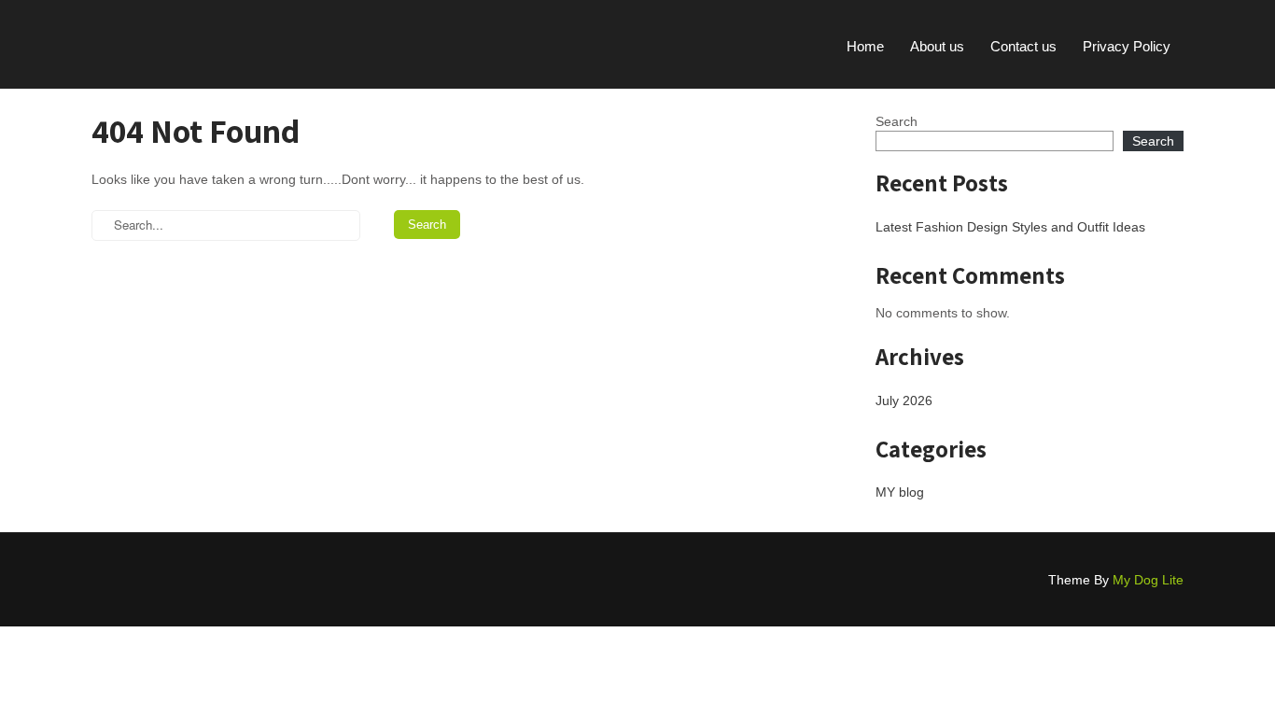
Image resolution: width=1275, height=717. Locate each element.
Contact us (1023, 46)
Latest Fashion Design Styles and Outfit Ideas (1010, 226)
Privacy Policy (1126, 46)
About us (937, 46)
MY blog (900, 492)
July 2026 (904, 400)
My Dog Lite (1148, 579)
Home (865, 46)
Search (897, 121)
